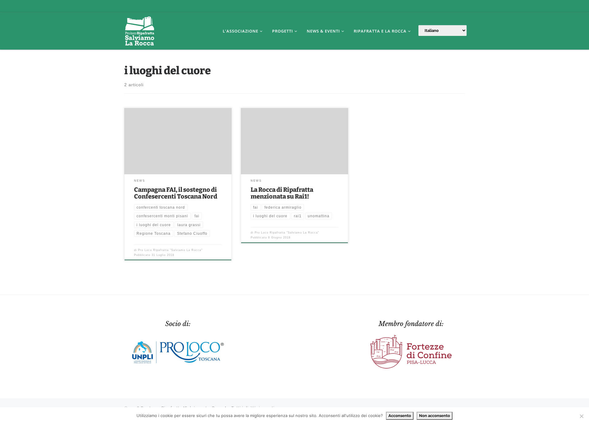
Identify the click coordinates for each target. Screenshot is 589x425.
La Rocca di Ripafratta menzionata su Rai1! (282, 193)
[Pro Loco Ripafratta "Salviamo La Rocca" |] (139, 30)
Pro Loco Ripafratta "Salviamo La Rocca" (170, 250)
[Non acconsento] (581, 416)
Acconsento (399, 415)
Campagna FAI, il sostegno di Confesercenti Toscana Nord (175, 193)
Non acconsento (434, 415)
